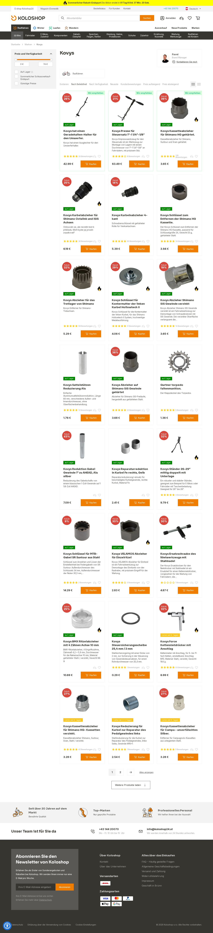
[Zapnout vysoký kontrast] (7, 925)
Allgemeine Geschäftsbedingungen (161, 866)
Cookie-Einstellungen (86, 924)
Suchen (147, 18)
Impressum (148, 880)
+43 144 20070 (171, 8)
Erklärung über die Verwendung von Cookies (49, 924)
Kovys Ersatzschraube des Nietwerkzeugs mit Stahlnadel (178, 557)
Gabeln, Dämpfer (77, 35)
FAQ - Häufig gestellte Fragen (158, 861)
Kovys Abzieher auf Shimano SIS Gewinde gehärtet (126, 388)
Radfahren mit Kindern (193, 35)
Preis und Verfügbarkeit (28, 53)
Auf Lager (25, 71)
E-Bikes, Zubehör (44, 35)
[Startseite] (28, 18)
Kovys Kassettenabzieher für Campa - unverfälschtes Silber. (178, 730)
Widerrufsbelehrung (153, 876)
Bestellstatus (99, 8)
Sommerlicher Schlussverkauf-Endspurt (35, 77)
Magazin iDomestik (50, 8)
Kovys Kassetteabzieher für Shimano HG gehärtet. (178, 132)
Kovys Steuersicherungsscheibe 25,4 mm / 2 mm (129, 645)
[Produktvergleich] (181, 18)
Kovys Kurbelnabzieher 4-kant (129, 217)
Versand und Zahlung (153, 871)
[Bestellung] (197, 18)
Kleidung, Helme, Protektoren (115, 35)
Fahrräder (30, 35)
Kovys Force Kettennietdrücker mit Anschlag (175, 645)
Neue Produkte (179, 28)
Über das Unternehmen (113, 866)
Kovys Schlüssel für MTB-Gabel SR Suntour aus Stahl (81, 555)
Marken (196, 28)
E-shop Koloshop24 (24, 8)
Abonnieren (64, 887)
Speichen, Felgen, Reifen (94, 35)
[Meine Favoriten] (189, 18)
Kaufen (92, 164)
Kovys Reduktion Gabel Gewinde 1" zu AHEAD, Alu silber (80, 472)
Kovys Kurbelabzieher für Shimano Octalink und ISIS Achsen (81, 219)
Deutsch (193, 8)
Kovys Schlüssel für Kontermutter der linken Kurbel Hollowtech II (128, 304)
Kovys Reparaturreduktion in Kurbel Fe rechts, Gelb (130, 470)
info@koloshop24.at (160, 829)
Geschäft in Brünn (152, 885)
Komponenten (60, 35)
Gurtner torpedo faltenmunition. (171, 386)
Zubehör (144, 35)
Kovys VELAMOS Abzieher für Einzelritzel (129, 555)
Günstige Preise (28, 83)
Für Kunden (114, 8)
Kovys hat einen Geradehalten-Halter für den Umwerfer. (80, 134)
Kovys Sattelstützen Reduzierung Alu (77, 386)
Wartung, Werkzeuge (175, 35)
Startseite (15, 44)
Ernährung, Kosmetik (159, 35)
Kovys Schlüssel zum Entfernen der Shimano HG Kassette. (178, 219)
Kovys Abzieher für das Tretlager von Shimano (79, 302)
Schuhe (132, 35)
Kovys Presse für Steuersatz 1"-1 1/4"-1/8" (128, 132)
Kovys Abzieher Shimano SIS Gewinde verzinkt (177, 302)
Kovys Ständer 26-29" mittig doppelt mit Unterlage (175, 472)
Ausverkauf (161, 28)
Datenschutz (45, 900)
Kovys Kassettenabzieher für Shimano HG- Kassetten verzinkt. (81, 730)
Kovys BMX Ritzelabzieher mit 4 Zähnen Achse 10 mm (81, 643)
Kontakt (127, 8)
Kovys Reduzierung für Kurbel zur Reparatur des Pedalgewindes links (129, 730)
